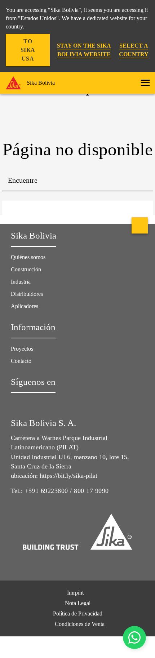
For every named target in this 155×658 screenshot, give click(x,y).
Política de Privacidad (77, 613)
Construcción (26, 269)
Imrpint (75, 593)
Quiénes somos (28, 257)
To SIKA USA (28, 50)
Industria (21, 282)
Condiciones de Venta (80, 624)
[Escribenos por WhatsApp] (134, 637)
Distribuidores (27, 294)
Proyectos (22, 349)
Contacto (21, 361)
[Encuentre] (142, 180)
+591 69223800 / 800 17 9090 (67, 490)
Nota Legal (77, 603)
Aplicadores (24, 306)
